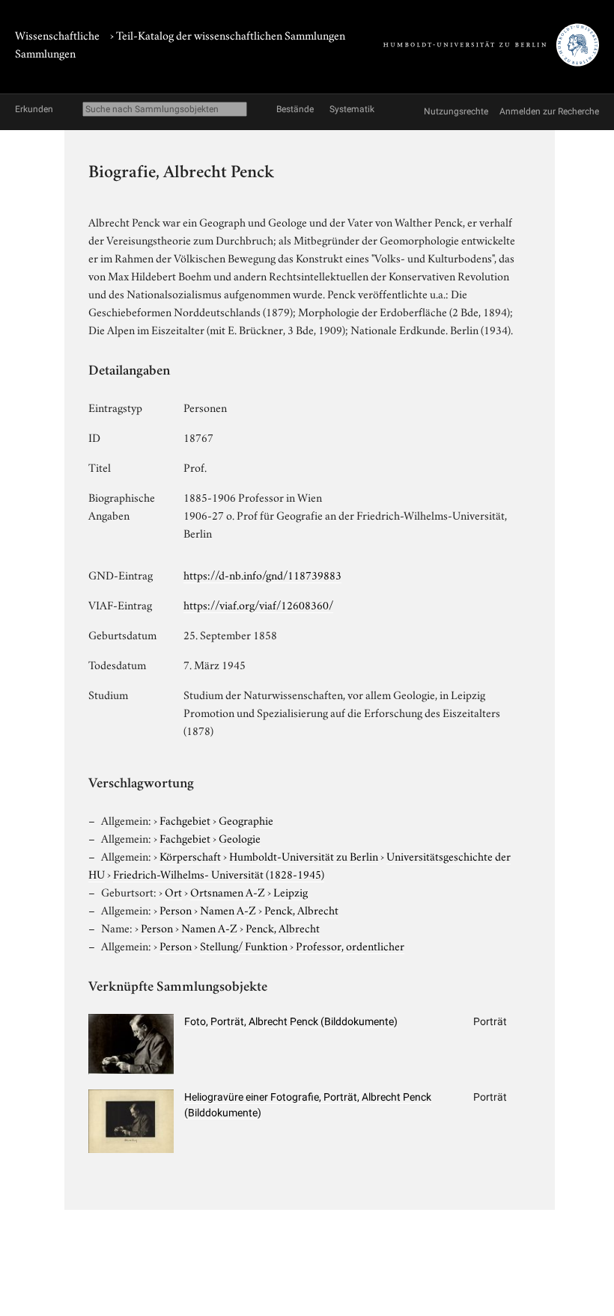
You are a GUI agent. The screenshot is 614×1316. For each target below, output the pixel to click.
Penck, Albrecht (301, 909)
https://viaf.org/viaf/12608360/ (258, 604)
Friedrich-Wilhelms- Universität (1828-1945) (218, 873)
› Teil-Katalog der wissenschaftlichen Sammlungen (227, 34)
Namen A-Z (228, 909)
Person (175, 909)
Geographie (246, 819)
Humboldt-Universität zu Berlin (303, 855)
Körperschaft (190, 855)
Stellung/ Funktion (244, 945)
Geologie (240, 837)
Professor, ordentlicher (350, 945)
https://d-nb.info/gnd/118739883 (262, 574)
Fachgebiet (184, 819)
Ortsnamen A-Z (227, 891)
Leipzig (290, 891)
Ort (173, 891)
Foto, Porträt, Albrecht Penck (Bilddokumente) (291, 1021)
